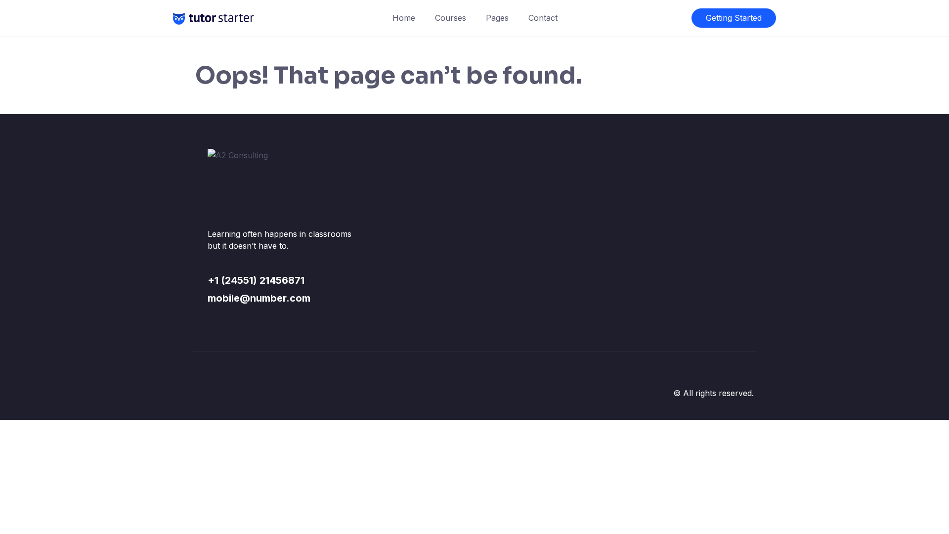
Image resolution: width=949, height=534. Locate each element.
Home (403, 18)
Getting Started (734, 18)
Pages (497, 18)
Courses (450, 18)
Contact (543, 18)
